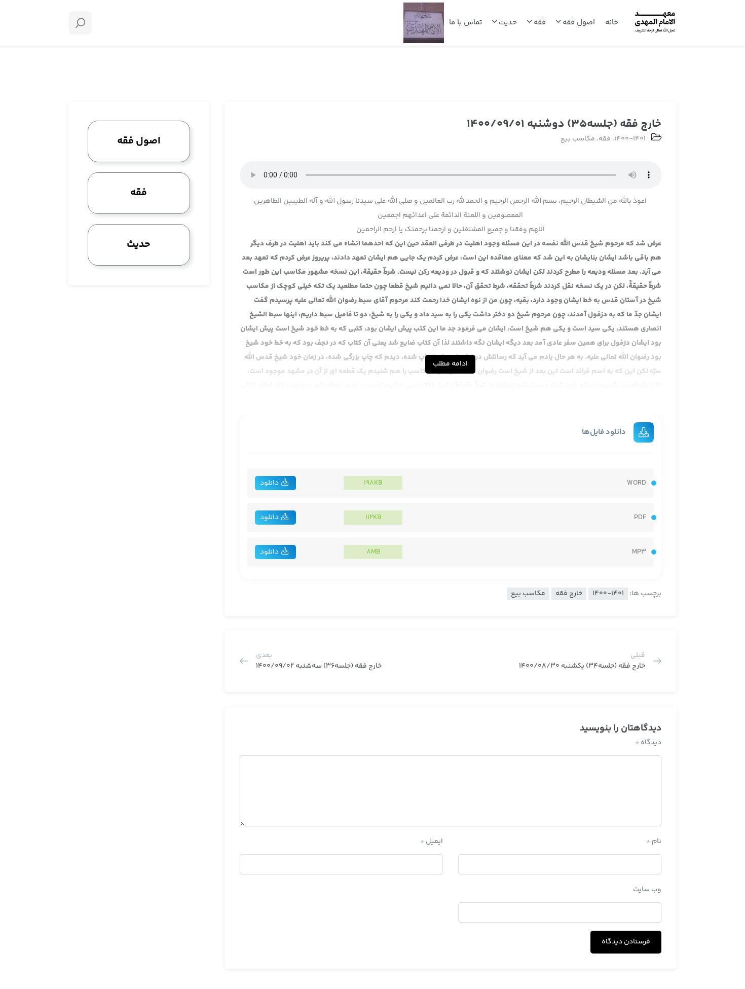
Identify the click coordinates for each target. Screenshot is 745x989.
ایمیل (431, 841)
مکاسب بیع (578, 138)
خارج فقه (568, 593)
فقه (539, 22)
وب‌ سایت (647, 889)
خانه (611, 22)
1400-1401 (630, 138)
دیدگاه (648, 742)
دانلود (269, 483)
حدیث (507, 22)
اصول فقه (578, 22)
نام (653, 841)
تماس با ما (465, 22)
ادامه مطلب (450, 364)
